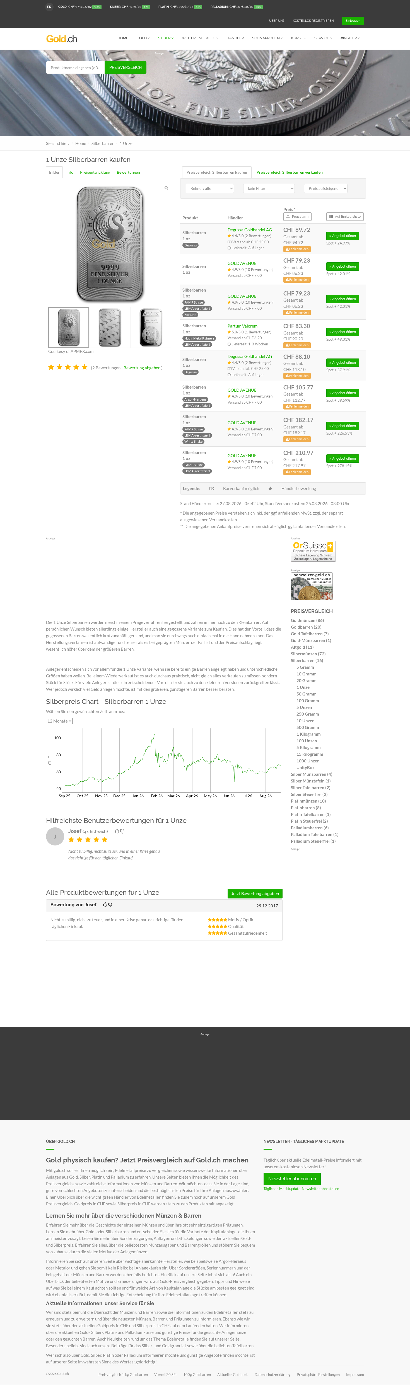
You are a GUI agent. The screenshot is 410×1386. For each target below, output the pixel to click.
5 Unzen (304, 707)
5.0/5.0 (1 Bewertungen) (251, 332)
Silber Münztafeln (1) (311, 780)
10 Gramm (306, 673)
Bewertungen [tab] (128, 172)
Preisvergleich (125, 67)
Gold (142, 38)
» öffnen (342, 236)
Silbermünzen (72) (308, 653)
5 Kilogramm (308, 747)
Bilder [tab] (54, 172)
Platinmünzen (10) (308, 800)
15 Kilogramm (309, 754)
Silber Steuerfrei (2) (309, 794)
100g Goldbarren (197, 1374)
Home (122, 38)
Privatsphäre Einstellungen (318, 1374)
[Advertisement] (259, 94)
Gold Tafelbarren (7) (310, 633)
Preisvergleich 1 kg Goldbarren (123, 1374)
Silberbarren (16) (307, 660)
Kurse (297, 38)
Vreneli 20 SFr (165, 1374)
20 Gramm (306, 680)
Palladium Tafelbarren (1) (315, 834)
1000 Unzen (308, 760)
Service (322, 38)
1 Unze (303, 687)
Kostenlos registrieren (313, 21)
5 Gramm (305, 667)
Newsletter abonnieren (292, 1178)
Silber (164, 38)
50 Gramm (306, 693)
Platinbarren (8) (306, 807)
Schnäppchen (266, 38)
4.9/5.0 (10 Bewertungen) (252, 269)
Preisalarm (299, 217)
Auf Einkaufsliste (347, 217)
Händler (235, 38)
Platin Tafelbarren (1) (311, 814)
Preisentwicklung (95, 172)
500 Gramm (307, 727)
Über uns (276, 21)
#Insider (349, 38)
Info (69, 172)
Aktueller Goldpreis (232, 1374)
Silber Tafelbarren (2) (311, 787)
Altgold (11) (302, 647)
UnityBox (305, 767)
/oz (79, 7)
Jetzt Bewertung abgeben (255, 893)
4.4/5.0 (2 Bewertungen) (251, 236)
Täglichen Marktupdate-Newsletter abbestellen (301, 1188)
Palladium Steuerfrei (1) (313, 841)
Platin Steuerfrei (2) (309, 820)
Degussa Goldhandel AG (250, 229)
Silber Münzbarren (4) (311, 774)
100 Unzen (306, 740)
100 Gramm (307, 700)
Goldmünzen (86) (307, 620)
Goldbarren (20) (306, 626)
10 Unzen (305, 720)
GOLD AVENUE (242, 263)
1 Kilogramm (308, 733)
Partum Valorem (242, 325)
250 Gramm (307, 713)
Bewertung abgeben (142, 367)
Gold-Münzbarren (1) (311, 640)
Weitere (198, 38)
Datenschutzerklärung (272, 1374)
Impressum (355, 1374)
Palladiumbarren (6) (310, 827)
